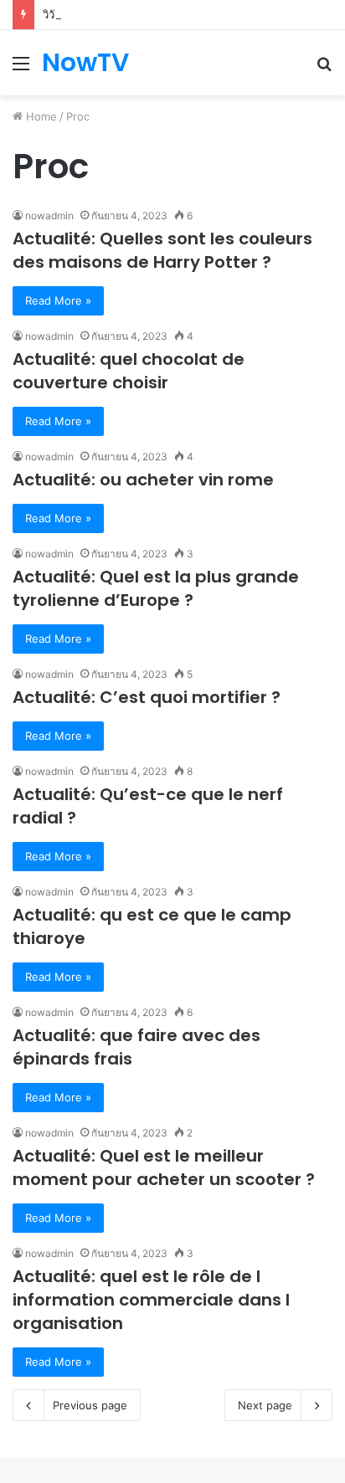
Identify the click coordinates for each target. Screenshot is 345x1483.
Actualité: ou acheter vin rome (143, 479)
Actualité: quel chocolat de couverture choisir (129, 370)
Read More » (58, 300)
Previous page (90, 1405)
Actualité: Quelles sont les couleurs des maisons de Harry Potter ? (162, 250)
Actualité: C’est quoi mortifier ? (147, 697)
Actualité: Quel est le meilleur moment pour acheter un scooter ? (164, 1167)
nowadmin (49, 215)
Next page (265, 1405)
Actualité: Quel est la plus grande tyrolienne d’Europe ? (156, 588)
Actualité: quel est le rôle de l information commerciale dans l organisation (151, 1300)
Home (40, 116)
